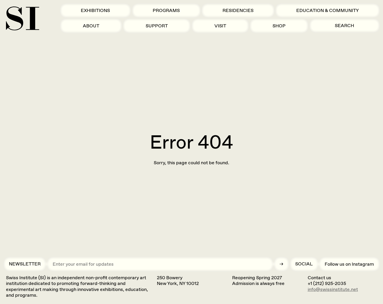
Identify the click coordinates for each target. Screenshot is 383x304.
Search (344, 25)
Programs (166, 10)
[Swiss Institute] (22, 18)
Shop (279, 26)
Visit (220, 26)
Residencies (238, 10)
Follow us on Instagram (349, 264)
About (91, 26)
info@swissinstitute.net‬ (333, 289)
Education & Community (327, 10)
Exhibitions (95, 10)
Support (157, 26)
